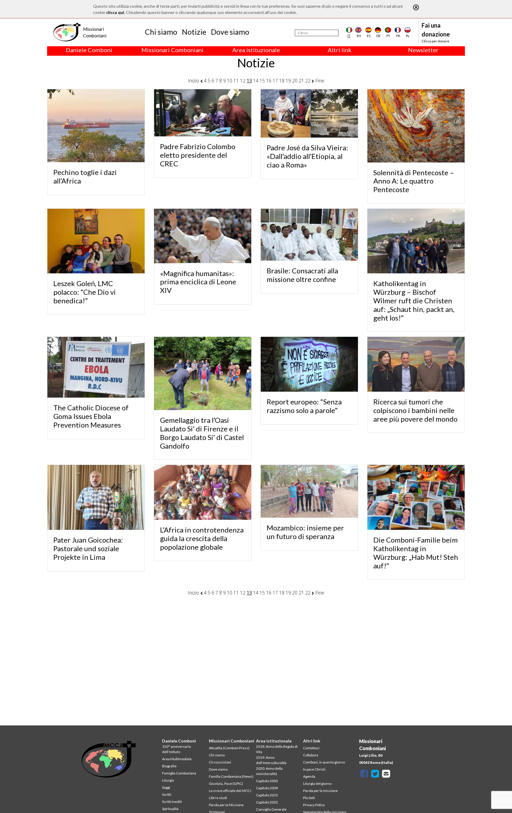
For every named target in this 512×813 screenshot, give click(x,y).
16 (268, 80)
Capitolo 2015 (267, 795)
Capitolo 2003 (267, 781)
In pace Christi (314, 769)
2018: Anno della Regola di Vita (276, 749)
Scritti (166, 794)
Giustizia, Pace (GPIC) (226, 783)
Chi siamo (161, 31)
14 (255, 80)
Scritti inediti (172, 801)
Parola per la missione (320, 790)
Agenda (309, 776)
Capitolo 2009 (267, 788)
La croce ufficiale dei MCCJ (230, 790)
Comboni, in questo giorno (324, 762)
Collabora (310, 755)
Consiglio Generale (271, 809)
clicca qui (115, 12)
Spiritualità (170, 808)
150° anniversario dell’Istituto (176, 749)
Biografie (169, 766)
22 (308, 80)
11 (236, 80)
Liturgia (168, 780)
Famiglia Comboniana (179, 773)
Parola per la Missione (226, 805)
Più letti (309, 798)
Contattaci (311, 748)
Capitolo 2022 (267, 802)
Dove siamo (230, 31)
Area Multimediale (177, 759)
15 (262, 80)
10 (229, 80)
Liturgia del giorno (317, 783)
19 (288, 80)
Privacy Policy (314, 805)
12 (242, 80)
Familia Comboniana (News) (231, 776)
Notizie (194, 31)
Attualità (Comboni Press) (229, 748)
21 (301, 80)
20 (294, 80)
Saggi (166, 787)
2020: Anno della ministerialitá (269, 771)
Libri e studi (218, 798)
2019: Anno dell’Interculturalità (271, 760)
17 (275, 80)
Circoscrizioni (220, 762)
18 (281, 80)
